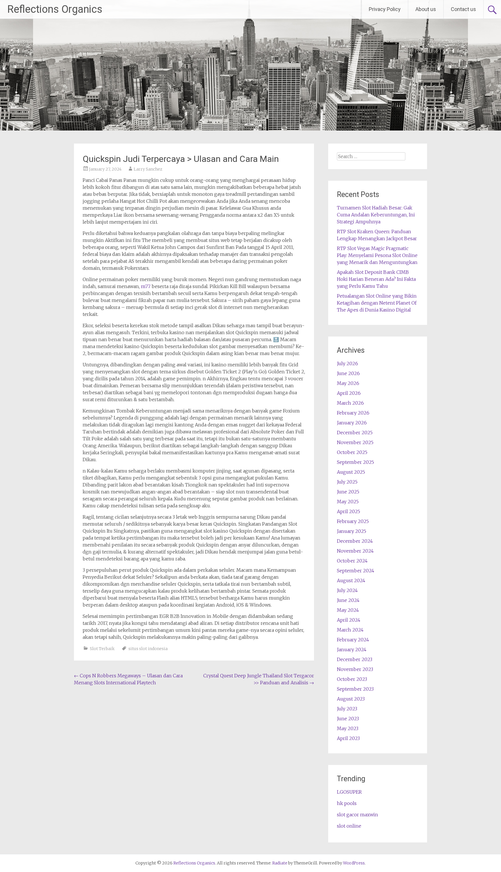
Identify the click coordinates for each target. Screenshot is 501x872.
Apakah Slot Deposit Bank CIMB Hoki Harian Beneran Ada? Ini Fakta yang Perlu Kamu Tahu (376, 279)
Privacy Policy (385, 9)
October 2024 (352, 561)
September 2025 (355, 462)
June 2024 (348, 600)
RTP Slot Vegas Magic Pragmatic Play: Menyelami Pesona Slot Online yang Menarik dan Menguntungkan (377, 255)
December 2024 (355, 541)
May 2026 (348, 383)
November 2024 (355, 551)
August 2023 (351, 699)
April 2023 (348, 738)
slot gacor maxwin (357, 814)
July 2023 (347, 709)
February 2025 (353, 521)
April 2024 (348, 620)
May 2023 (347, 728)
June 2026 (348, 373)
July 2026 (347, 363)
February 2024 (353, 640)
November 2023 (355, 669)
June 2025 (348, 492)
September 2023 (355, 689)
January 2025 (351, 531)
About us (425, 9)
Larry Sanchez (148, 169)
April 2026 (349, 393)
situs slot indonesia (148, 648)
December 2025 (355, 432)
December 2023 (354, 659)
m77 (145, 286)
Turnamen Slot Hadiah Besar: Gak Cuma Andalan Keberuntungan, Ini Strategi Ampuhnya (376, 215)
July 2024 (347, 590)
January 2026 (352, 423)
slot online (349, 826)
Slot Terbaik (102, 648)
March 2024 (350, 630)
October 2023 (352, 679)
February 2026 (353, 413)
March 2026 (350, 403)
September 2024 (355, 571)
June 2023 (348, 718)
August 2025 (351, 472)
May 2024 (348, 610)
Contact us (463, 9)
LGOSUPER (349, 792)
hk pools (347, 803)
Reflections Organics (54, 9)
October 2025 (352, 452)
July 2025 (347, 482)
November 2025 (355, 442)
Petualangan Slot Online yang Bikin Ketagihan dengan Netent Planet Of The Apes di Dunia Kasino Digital (377, 303)
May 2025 (348, 501)
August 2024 (351, 580)
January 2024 (351, 649)
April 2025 (348, 511)
